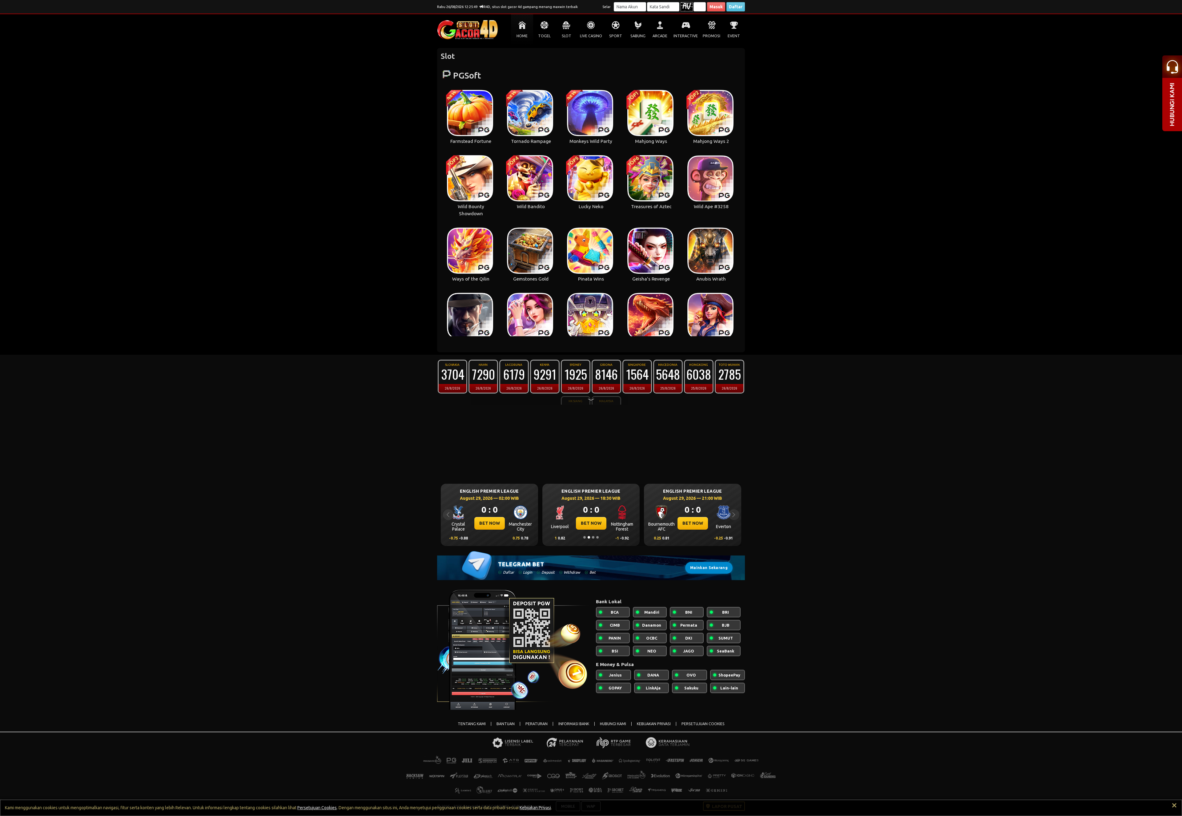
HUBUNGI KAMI (613, 724)
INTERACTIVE (685, 36)
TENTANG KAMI (472, 724)
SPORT (615, 36)
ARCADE (660, 36)
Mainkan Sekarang (709, 568)
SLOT (566, 36)
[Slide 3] (593, 537)
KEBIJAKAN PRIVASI (654, 724)
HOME (522, 36)
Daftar (735, 6)
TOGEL (544, 36)
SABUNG (637, 36)
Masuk (716, 6)
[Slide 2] (589, 537)
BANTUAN (506, 724)
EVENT (734, 36)
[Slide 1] (584, 537)
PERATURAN (536, 724)
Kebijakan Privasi (535, 807)
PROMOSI (711, 36)
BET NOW (489, 523)
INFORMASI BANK (573, 724)
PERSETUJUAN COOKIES (703, 724)
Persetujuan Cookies (317, 807)
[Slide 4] (597, 537)
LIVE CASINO (591, 36)
